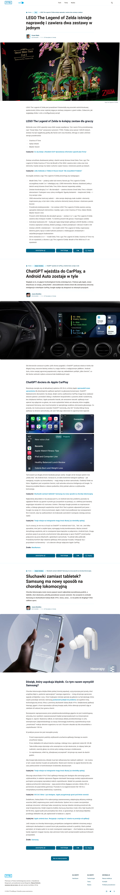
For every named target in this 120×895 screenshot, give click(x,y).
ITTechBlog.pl (12, 891)
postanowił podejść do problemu (64, 700)
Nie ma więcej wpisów (60, 858)
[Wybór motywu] (21, 3)
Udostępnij (40, 250)
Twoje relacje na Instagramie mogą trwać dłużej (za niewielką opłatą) (59, 521)
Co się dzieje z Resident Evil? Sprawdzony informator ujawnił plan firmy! (60, 152)
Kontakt (104, 881)
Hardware (75, 878)
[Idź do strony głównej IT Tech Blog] (24, 877)
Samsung (35, 840)
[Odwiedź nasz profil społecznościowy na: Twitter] (110, 891)
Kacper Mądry (35, 35)
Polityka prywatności (108, 885)
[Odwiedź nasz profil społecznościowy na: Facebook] (106, 891)
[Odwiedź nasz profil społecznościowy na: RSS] (114, 891)
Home (30, 12)
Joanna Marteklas (36, 294)
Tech (59, 3)
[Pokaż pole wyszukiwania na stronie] (112, 3)
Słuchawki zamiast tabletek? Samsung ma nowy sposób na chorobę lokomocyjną (63, 494)
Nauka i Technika (39, 265)
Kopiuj (90, 250)
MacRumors (36, 547)
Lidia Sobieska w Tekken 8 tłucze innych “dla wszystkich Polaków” (58, 171)
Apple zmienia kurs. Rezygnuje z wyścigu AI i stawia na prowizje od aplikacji (61, 819)
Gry (36, 12)
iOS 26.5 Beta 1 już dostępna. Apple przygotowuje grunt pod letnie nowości (61, 795)
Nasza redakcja (107, 878)
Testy (66, 3)
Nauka (73, 3)
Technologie (91, 878)
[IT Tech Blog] (8, 3)
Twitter (63, 250)
